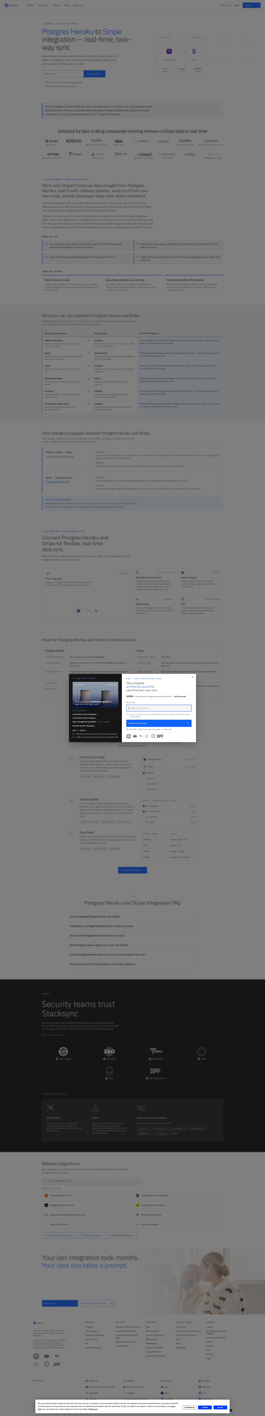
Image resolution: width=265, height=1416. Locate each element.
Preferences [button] (93, 1409)
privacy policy (135, 716)
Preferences (190, 1407)
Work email (130, 702)
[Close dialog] (192, 677)
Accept (220, 1407)
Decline (205, 1407)
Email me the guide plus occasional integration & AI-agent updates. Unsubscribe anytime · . (160, 715)
